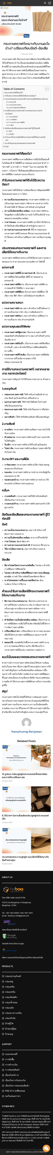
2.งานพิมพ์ (13, 119)
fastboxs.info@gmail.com (18, 916)
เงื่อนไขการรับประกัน (15, 1080)
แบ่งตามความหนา (15, 105)
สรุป (7, 146)
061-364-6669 (12, 913)
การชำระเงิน (11, 1064)
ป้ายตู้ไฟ (9, 1023)
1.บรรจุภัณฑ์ (13, 116)
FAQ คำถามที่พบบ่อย (15, 1090)
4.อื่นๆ (11, 125)
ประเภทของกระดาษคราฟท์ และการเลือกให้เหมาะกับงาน (26, 99)
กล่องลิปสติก (11, 997)
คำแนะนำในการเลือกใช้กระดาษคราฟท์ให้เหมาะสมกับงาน (25, 139)
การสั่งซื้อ (9, 1059)
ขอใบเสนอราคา (13, 1096)
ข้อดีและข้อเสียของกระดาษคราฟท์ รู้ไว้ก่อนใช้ (22, 128)
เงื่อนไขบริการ (12, 1075)
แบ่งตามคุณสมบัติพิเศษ (17, 107)
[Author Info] (26, 727)
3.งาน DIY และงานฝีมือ (17, 122)
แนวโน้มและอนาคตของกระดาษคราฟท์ (20, 143)
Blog (26, 35)
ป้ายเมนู (9, 1034)
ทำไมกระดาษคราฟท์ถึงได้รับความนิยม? (20, 95)
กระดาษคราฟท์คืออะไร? (14, 92)
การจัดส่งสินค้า (12, 1070)
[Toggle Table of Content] (45, 89)
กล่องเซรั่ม (10, 992)
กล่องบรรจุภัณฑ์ (13, 976)
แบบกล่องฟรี (11, 1054)
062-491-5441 (26, 913)
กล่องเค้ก (9, 1007)
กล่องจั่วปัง (10, 1018)
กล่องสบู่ (9, 981)
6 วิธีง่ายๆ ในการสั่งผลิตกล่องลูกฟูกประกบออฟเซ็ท (25, 817)
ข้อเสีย (11, 134)
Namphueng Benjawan (26, 731)
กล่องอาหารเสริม (13, 1013)
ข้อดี (10, 131)
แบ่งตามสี (12, 102)
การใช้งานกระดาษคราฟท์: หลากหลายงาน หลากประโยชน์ (23, 112)
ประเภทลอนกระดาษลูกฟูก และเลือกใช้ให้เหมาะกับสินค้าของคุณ (25, 858)
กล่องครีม (10, 986)
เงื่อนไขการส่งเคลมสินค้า (17, 1085)
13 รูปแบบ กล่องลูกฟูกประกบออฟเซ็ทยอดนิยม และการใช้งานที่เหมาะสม (24, 775)
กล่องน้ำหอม (11, 1002)
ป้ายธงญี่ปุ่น (10, 1028)
